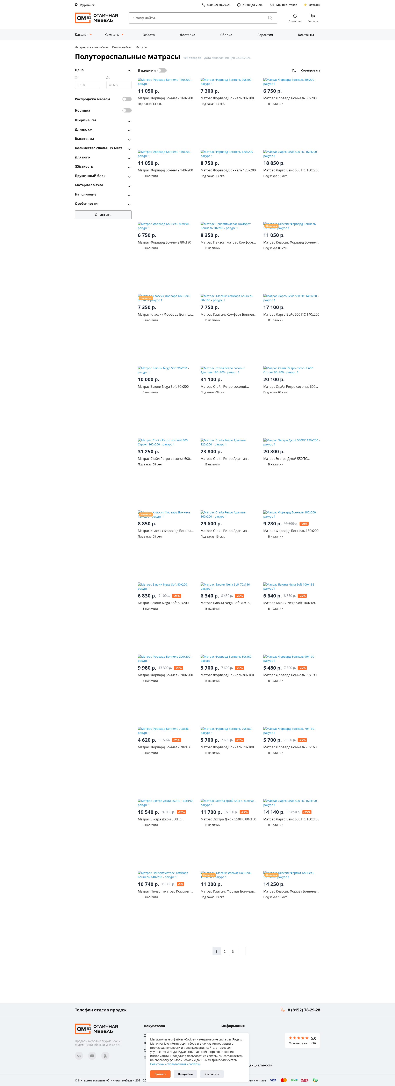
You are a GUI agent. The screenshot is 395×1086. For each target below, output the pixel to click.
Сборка (226, 35)
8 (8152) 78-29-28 (304, 1010)
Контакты (306, 35)
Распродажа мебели (92, 99)
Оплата (149, 35)
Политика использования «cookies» (175, 1064)
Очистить (103, 214)
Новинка (82, 110)
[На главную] (96, 18)
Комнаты (112, 34)
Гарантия (265, 35)
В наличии (147, 70)
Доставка (187, 35)
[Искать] (270, 17)
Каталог (81, 34)
